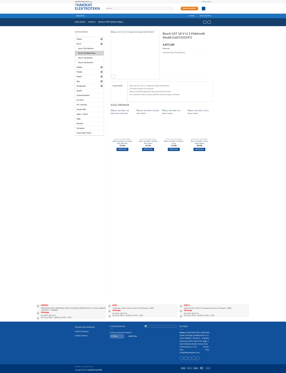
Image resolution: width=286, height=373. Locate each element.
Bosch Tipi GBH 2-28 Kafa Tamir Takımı (148, 142)
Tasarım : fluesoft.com (84, 366)
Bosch (91, 22)
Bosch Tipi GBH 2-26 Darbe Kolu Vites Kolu (122, 142)
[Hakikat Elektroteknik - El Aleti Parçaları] (88, 8)
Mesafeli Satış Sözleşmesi (85, 327)
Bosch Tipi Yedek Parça (110, 22)
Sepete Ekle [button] (122, 149)
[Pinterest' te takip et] (198, 358)
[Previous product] (209, 22)
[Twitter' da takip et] (189, 358)
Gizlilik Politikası (81, 336)
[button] (205, 1)
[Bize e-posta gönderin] (194, 358)
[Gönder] (172, 9)
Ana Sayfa (80, 22)
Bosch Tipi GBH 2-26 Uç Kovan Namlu (199, 142)
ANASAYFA (80, 16)
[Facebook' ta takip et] (181, 358)
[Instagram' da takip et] (185, 358)
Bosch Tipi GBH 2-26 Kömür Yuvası (174, 142)
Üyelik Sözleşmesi (82, 331)
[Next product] (204, 22)
